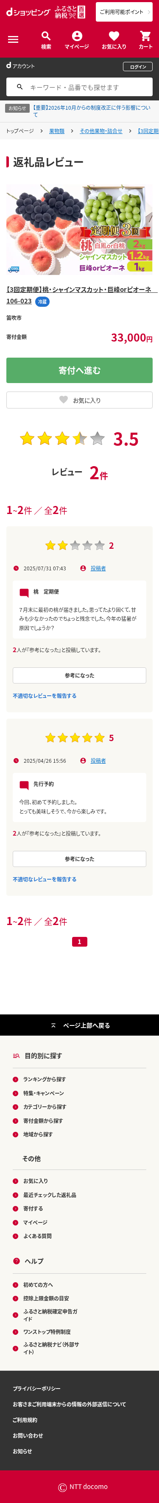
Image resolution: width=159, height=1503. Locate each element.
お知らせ (22, 1451)
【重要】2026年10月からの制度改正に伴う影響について (91, 111)
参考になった (79, 675)
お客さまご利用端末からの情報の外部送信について (69, 1404)
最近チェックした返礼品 (49, 1194)
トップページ (20, 130)
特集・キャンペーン (43, 1093)
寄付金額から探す (43, 1120)
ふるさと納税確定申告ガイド (50, 1315)
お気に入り (114, 46)
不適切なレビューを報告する (44, 695)
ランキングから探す (44, 1079)
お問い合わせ (28, 1435)
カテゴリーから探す (45, 1106)
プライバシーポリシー (37, 1388)
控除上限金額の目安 (46, 1298)
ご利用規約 (25, 1419)
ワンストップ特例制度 (47, 1331)
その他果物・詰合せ (101, 130)
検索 (46, 46)
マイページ (77, 46)
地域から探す (38, 1134)
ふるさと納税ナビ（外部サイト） (51, 1348)
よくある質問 (37, 1235)
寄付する (33, 1208)
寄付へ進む (80, 370)
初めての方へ (38, 1284)
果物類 (56, 130)
